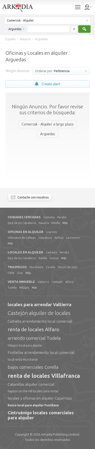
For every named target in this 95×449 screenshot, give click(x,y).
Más (65, 222)
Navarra (44, 222)
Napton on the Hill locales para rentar (33, 391)
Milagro (24, 287)
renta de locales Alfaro (33, 329)
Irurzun (54, 258)
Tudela (12, 287)
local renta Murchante (23, 359)
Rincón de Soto (68, 267)
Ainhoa (59, 237)
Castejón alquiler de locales (39, 313)
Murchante (36, 267)
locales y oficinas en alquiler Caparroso (40, 398)
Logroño (51, 231)
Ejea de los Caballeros (22, 222)
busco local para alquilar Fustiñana (33, 405)
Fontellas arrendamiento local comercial (41, 352)
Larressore (73, 237)
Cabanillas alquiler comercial (31, 384)
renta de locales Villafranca (44, 376)
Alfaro (69, 281)
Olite (11, 272)
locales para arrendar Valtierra (39, 304)
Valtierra (43, 281)
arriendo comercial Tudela (34, 338)
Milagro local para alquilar (25, 345)
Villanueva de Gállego (22, 237)
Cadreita (49, 217)
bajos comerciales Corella (33, 367)
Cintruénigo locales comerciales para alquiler (41, 415)
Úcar (20, 272)
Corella (50, 267)
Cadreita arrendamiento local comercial (40, 321)
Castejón (57, 281)
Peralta (61, 217)
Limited (60, 434)
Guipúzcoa (45, 237)
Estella (55, 222)
